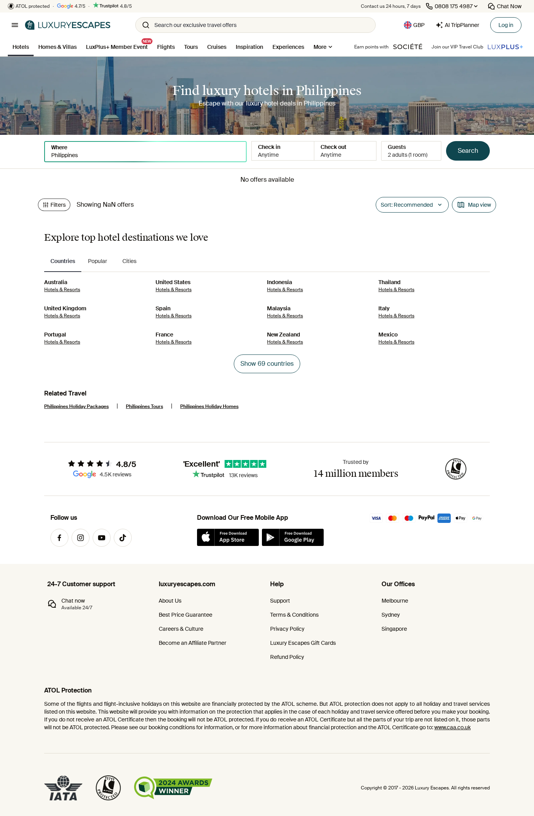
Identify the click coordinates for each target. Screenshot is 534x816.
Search (468, 151)
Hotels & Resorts (62, 289)
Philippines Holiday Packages (76, 406)
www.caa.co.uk (452, 727)
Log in (505, 25)
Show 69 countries (267, 364)
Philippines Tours (144, 406)
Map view (479, 204)
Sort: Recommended (407, 204)
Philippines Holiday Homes (209, 406)
